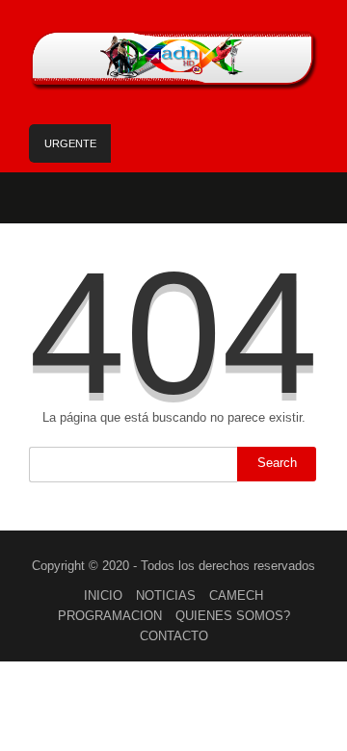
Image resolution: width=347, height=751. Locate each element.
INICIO (103, 595)
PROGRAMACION (110, 616)
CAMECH (236, 595)
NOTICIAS (166, 595)
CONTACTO (174, 636)
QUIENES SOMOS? (232, 616)
